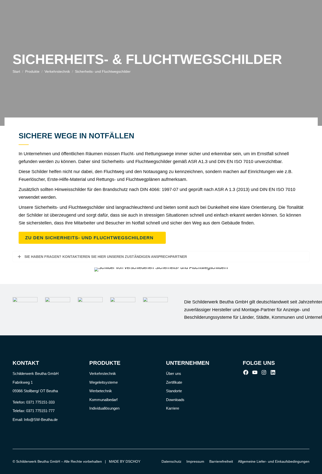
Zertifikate (174, 382)
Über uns (173, 373)
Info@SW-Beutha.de (41, 419)
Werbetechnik (100, 391)
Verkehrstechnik (102, 373)
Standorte (174, 391)
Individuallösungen (104, 408)
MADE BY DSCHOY (124, 461)
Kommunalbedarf (103, 400)
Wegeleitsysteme (103, 382)
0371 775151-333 (40, 402)
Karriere (172, 408)
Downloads (175, 400)
